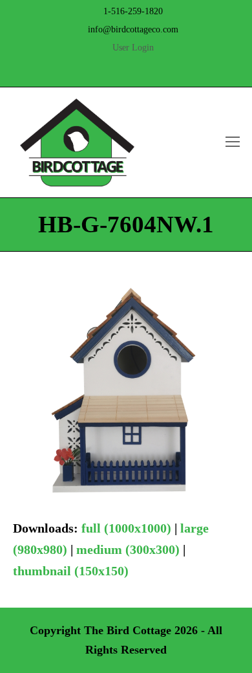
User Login (133, 47)
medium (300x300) (128, 549)
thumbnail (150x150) (71, 571)
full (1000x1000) (126, 528)
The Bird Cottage (127, 630)
